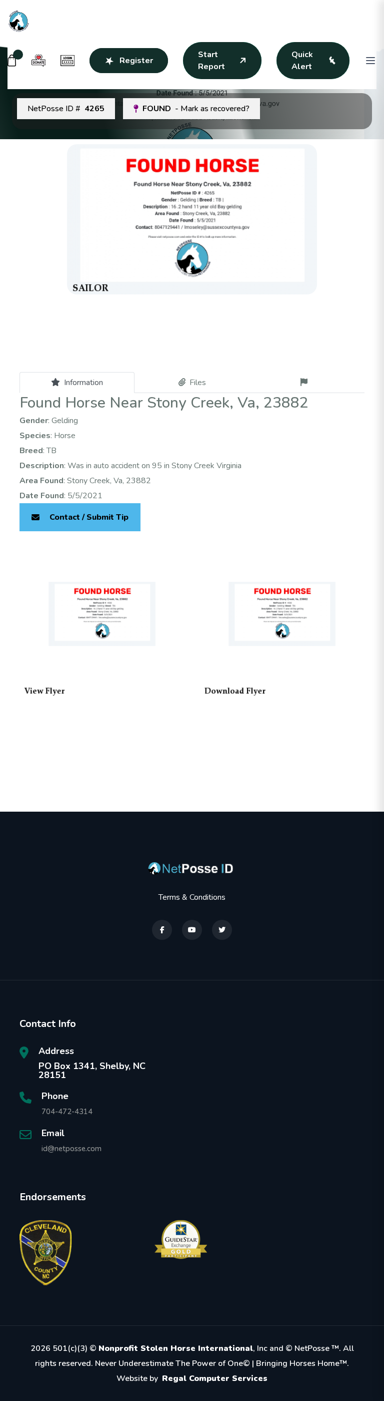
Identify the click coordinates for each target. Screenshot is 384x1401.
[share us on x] (222, 930)
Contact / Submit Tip (89, 517)
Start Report (211, 60)
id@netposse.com (72, 1149)
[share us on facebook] (162, 930)
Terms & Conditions (192, 897)
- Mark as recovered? (196, 108)
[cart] (12, 61)
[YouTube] (192, 930)
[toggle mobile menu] (370, 61)
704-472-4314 (67, 1112)
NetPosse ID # (66, 108)
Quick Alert (302, 60)
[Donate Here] (39, 61)
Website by (192, 1378)
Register (136, 60)
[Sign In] (67, 61)
